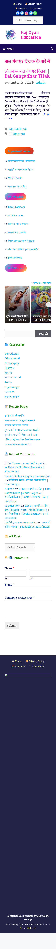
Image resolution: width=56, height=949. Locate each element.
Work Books (15, 178)
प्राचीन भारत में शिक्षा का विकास (21, 435)
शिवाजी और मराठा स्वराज (16, 425)
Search (43, 333)
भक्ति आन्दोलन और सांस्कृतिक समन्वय (22, 439)
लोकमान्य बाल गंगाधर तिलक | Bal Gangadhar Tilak (27, 73)
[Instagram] (26, 13)
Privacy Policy (34, 3)
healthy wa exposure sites (21, 522)
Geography (12, 363)
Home (18, 3)
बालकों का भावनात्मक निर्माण (20, 169)
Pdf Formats (15, 258)
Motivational (18, 129)
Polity (8, 382)
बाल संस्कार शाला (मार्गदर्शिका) (21, 161)
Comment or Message (19, 597)
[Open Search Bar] (51, 48)
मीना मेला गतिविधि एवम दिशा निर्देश (23, 249)
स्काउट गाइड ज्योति (17, 232)
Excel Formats (16, 207)
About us (21, 8)
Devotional (11, 353)
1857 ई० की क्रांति (14, 415)
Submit (11, 625)
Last (31, 578)
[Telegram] (31, 13)
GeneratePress (28, 928)
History (9, 368)
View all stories (41, 283)
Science (9, 392)
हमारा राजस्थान (12, 396)
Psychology (12, 387)
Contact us (37, 8)
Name (9, 568)
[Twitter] (22, 13)
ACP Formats (15, 215)
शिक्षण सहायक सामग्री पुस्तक (21, 241)
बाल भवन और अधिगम (17, 186)
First (7, 578)
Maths (8, 372)
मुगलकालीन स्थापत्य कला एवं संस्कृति (22, 430)
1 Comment (17, 134)
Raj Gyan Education (31, 35)
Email (9, 584)
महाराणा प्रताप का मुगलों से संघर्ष (20, 420)
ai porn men (12, 505)
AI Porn (9, 489)
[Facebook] (18, 13)
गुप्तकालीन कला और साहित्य (18, 444)
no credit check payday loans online (27, 476)
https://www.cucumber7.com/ (23, 463)
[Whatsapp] (35, 13)
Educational (12, 358)
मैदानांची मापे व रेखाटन (18, 224)
